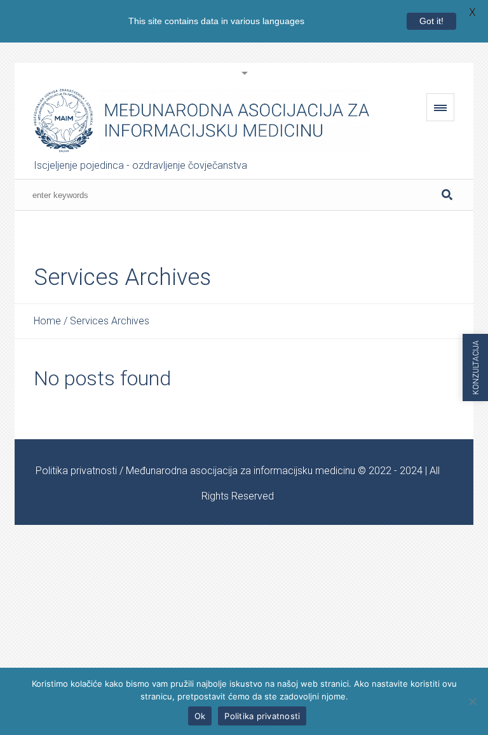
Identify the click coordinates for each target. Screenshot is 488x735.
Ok (200, 716)
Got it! (431, 21)
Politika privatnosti (76, 471)
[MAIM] (201, 120)
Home (47, 321)
